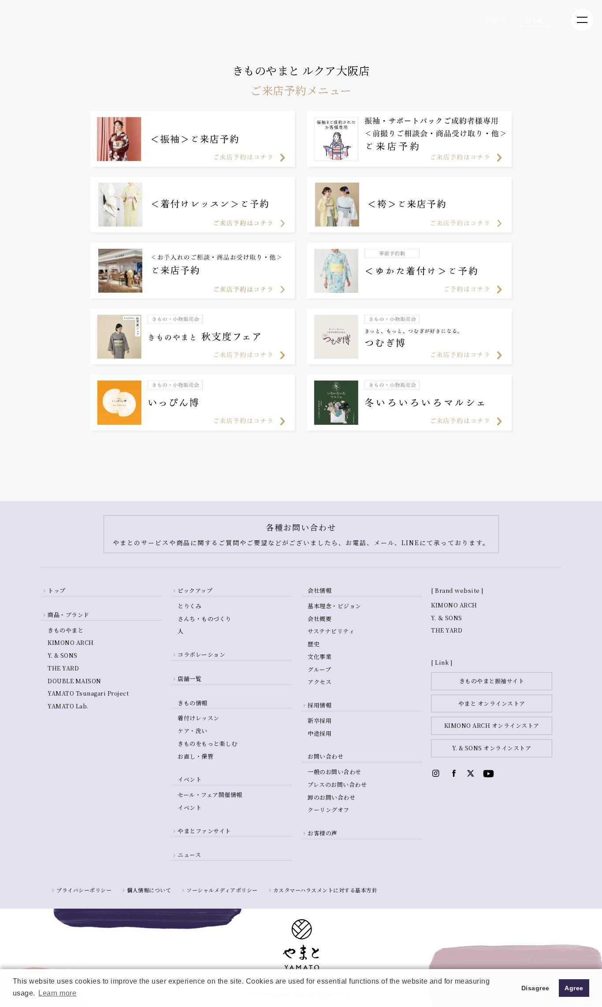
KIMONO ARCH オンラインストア (491, 725)
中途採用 (319, 733)
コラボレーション (201, 654)
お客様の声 (323, 833)
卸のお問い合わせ (331, 797)
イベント (189, 807)
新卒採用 (319, 720)
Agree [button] (574, 988)
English (496, 19)
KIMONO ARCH (71, 642)
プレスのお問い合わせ (337, 784)
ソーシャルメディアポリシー (222, 890)
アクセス (319, 682)
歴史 (314, 644)
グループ (319, 669)
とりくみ (189, 606)
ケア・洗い (193, 730)
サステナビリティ (331, 631)
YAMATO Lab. (68, 706)
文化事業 (319, 656)
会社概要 (319, 618)
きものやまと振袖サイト (491, 681)
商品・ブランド (68, 614)
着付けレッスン (198, 718)
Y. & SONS (63, 655)
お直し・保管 (195, 756)
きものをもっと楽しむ (207, 743)
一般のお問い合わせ (334, 771)
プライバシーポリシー (83, 890)
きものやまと (65, 630)
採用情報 (319, 705)
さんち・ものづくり (204, 618)
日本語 (534, 19)
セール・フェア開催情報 (210, 794)
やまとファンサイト (204, 831)
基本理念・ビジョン (334, 606)
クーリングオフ (328, 809)
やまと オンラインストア (491, 703)
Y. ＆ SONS (446, 618)
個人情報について (149, 890)
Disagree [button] (535, 988)
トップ (57, 590)
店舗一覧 (189, 678)
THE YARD (63, 668)
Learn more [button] (57, 993)
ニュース (189, 854)
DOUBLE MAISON (74, 681)
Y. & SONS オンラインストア (491, 748)
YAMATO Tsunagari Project (88, 693)
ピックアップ (195, 590)
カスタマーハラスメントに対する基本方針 (325, 890)
